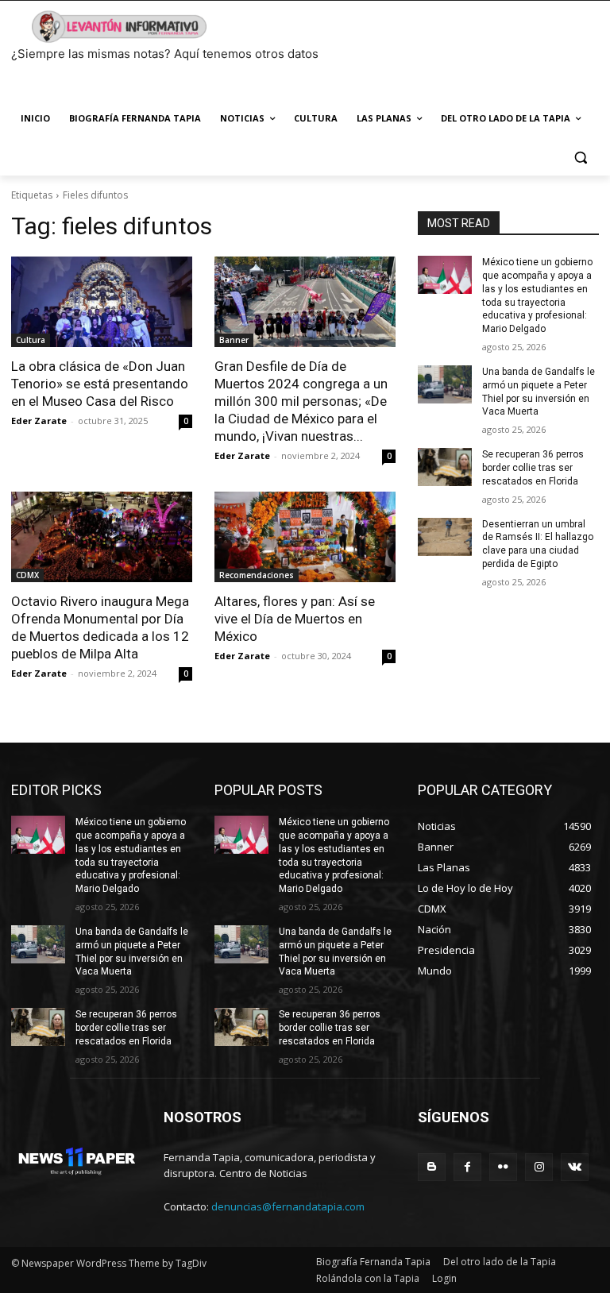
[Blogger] (432, 1167)
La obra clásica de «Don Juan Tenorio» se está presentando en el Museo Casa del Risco (99, 383)
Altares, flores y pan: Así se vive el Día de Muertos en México (294, 618)
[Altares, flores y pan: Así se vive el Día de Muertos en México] (305, 537)
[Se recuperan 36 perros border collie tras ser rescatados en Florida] (445, 467)
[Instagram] (539, 1167)
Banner (234, 339)
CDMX (27, 575)
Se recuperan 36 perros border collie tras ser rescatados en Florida (533, 468)
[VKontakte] (575, 1167)
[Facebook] (467, 1167)
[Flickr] (503, 1167)
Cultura (30, 339)
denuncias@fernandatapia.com (288, 1206)
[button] (580, 157)
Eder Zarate (39, 420)
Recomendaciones (256, 575)
